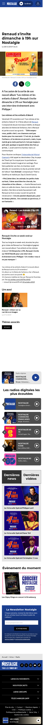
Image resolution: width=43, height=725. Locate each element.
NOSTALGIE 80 (24, 458)
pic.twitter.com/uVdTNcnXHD (19, 279)
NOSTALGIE (23, 403)
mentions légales (9, 639)
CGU (14, 710)
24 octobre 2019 (28, 282)
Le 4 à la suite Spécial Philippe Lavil (18, 508)
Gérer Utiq (33, 712)
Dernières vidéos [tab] (31, 477)
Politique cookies (24, 710)
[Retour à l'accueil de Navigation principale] (12, 3)
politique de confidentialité (22, 639)
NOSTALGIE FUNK (23, 444)
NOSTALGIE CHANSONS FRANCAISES (21, 377)
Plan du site (9, 707)
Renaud (35, 122)
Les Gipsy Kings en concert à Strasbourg (19, 597)
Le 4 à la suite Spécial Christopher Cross (21, 558)
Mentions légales (31, 707)
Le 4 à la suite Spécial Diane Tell (17, 533)
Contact (20, 707)
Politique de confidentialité (16, 712)
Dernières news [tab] (12, 477)
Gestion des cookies (21, 715)
